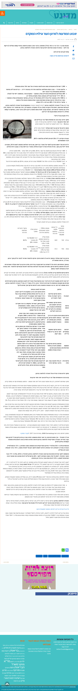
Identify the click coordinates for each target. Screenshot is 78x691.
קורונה (8, 673)
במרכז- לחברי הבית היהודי (37, 689)
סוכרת (22, 670)
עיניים (23, 673)
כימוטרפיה (39, 556)
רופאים (14, 675)
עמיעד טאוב (14, 673)
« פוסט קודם (66, 562)
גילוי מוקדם (65, 556)
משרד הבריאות (18, 666)
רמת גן (4, 686)
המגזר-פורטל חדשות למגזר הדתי (43, 686)
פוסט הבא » (6, 562)
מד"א (7, 661)
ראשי (75, 29)
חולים (45, 556)
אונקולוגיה (11, 645)
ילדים (22, 661)
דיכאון (15, 653)
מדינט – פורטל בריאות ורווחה (25, 686)
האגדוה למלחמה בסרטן (54, 556)
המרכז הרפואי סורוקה (18, 658)
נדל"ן (2, 689)
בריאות (70, 29)
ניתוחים (7, 667)
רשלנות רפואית (14, 678)
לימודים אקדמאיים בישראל (22, 689)
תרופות (16, 681)
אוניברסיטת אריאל (19, 645)
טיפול (6, 658)
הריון (9, 659)
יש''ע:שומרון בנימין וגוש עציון (49, 689)
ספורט (8, 670)
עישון (19, 673)
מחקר (21, 664)
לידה (15, 661)
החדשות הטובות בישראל (12, 686)
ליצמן (12, 661)
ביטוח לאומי (16, 648)
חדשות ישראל (12, 689)
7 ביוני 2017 (60, 39)
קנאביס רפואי (21, 675)
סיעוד (11, 670)
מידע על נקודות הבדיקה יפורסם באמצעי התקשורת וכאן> (52, 509)
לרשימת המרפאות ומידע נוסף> (59, 56)
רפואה (10, 675)
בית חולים (8, 648)
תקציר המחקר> (24, 433)
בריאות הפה (6, 651)
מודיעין (33, 686)
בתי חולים (22, 653)
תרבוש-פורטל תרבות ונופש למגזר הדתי (60, 686)
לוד (29, 689)
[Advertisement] (36, 72)
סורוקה (16, 670)
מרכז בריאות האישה (62, 29)
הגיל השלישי (8, 656)
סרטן (4, 670)
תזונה (19, 681)
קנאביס (4, 673)
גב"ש (58, 689)
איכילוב (7, 645)
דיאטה (18, 653)
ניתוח (12, 667)
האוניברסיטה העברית (16, 656)
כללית (18, 661)
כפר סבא (6, 689)
